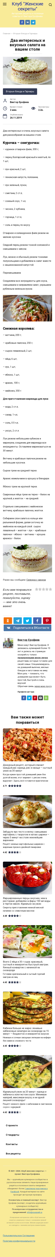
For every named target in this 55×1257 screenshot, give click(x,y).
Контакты (12, 1144)
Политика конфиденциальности (19, 1241)
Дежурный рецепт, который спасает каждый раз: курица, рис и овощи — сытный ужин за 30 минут (27, 768)
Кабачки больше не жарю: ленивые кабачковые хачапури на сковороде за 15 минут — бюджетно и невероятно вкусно (26, 1031)
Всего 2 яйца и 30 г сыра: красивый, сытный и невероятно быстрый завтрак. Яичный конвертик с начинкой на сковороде (26, 966)
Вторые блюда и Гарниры (20, 91)
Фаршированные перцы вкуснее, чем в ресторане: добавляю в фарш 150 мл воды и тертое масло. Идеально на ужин (26, 901)
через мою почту (43, 686)
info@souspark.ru (34, 1212)
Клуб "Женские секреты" (27, 6)
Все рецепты (13, 1153)
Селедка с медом (36, 579)
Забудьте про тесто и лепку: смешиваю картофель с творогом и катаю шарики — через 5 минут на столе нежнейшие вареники (26, 836)
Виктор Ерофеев (29, 640)
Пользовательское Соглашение (19, 1235)
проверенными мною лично (33, 658)
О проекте (12, 1125)
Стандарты (12, 1134)
